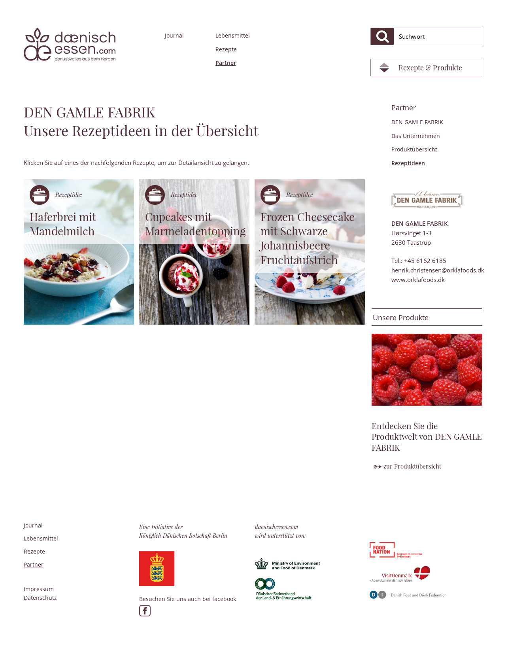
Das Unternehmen (415, 136)
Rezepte (226, 49)
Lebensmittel (232, 35)
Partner (225, 62)
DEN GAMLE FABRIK (417, 122)
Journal (174, 35)
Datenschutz (40, 597)
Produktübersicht (414, 149)
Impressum (39, 589)
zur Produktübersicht (412, 466)
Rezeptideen (408, 163)
